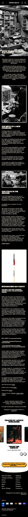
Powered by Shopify (7, 510)
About (3, 480)
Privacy (18, 482)
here (13, 384)
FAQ (3, 486)
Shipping (18, 475)
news (10, 390)
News (3, 484)
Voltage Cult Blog (7, 478)
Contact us (19, 488)
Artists (4, 482)
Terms (18, 480)
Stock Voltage (6, 488)
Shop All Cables (6, 475)
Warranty (18, 478)
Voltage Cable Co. (11, 509)
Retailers (18, 486)
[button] (22, 3)
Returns (18, 484)
